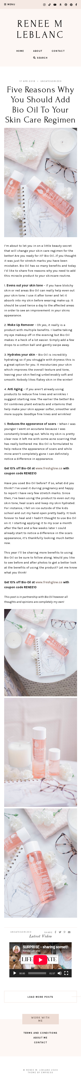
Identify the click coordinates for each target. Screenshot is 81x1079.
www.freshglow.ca (49, 468)
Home (20, 51)
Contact (58, 51)
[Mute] (60, 973)
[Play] (15, 973)
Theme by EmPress (40, 1072)
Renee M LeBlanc (40, 29)
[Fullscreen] (66, 973)
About (37, 51)
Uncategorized (51, 81)
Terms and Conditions (40, 1033)
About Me (40, 1037)
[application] (40, 959)
